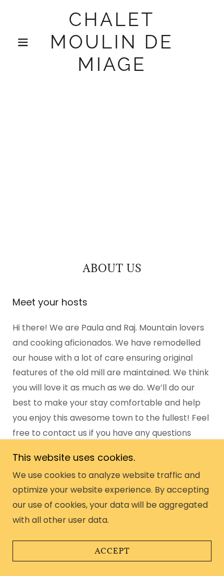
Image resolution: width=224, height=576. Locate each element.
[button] (27, 42)
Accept (112, 551)
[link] (111, 42)
